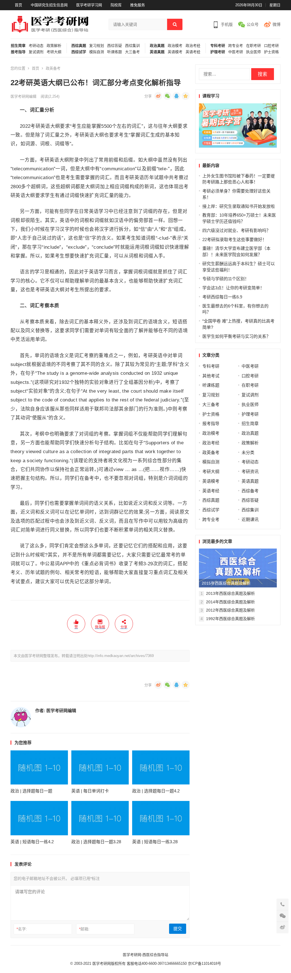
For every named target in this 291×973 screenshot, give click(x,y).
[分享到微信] (167, 96)
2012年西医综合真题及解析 (230, 610)
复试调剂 (36, 52)
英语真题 (157, 52)
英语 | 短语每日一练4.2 (32, 841)
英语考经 (193, 52)
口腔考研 (271, 46)
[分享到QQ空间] (186, 96)
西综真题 (78, 46)
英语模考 (175, 52)
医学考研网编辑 (23, 96)
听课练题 (114, 52)
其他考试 (210, 375)
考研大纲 (54, 52)
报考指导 (18, 52)
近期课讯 (250, 519)
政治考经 (193, 46)
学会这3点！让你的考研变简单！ (233, 287)
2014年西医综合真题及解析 (230, 602)
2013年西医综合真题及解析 (230, 593)
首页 (18, 5)
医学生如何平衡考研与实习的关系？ (236, 336)
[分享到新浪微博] (158, 96)
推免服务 (137, 5)
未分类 (248, 452)
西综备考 (250, 490)
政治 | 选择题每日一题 (31, 790)
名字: (21, 929)
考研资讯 (250, 471)
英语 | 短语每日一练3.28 (155, 841)
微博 (276, 24)
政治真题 (157, 46)
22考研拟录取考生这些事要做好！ (234, 239)
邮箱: (84, 929)
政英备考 (53, 68)
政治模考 (175, 46)
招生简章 (18, 46)
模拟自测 (96, 52)
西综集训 (132, 46)
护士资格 (271, 52)
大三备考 (132, 52)
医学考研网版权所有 (109, 963)
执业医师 (253, 52)
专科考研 (217, 46)
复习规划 (96, 46)
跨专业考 (235, 46)
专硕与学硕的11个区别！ (225, 278)
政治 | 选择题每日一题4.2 (156, 790)
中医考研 (235, 52)
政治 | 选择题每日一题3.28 (96, 841)
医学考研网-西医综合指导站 (145, 955)
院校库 (116, 5)
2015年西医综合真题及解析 (226, 583)
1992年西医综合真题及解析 (230, 618)
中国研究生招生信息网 (49, 5)
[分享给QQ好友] (176, 96)
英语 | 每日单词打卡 (90, 790)
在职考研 (253, 46)
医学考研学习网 (89, 5)
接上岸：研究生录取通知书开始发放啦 (238, 206)
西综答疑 (114, 46)
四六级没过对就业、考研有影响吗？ (236, 230)
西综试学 (78, 52)
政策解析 (54, 46)
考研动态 (36, 46)
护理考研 (217, 52)
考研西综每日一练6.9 (222, 296)
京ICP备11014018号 (204, 963)
